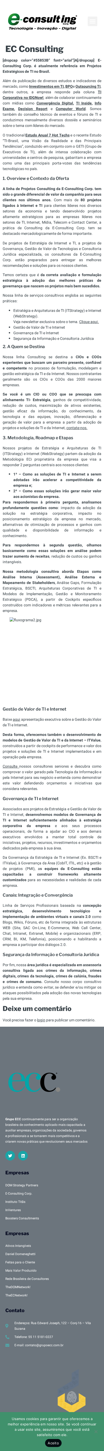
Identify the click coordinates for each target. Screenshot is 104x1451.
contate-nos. (76, 428)
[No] (95, 1431)
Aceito (53, 1443)
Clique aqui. (89, 322)
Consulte (11, 766)
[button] (92, 21)
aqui (16, 719)
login (41, 1020)
